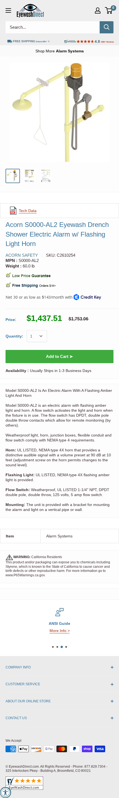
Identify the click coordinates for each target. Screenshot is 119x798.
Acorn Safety (22, 255)
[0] (108, 10)
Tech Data (28, 210)
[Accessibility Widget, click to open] (5, 792)
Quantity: (14, 336)
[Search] (106, 27)
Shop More (59, 51)
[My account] (97, 10)
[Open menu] (8, 10)
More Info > (60, 630)
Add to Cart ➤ (59, 356)
